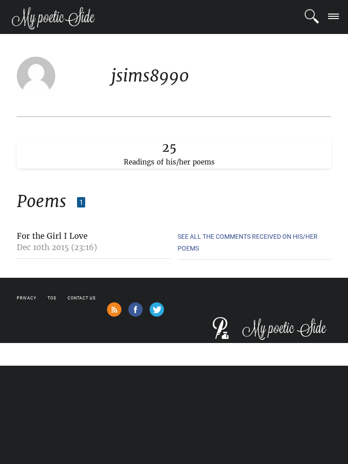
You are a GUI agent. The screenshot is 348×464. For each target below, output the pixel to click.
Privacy (26, 298)
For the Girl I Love (52, 236)
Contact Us (82, 298)
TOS (52, 298)
